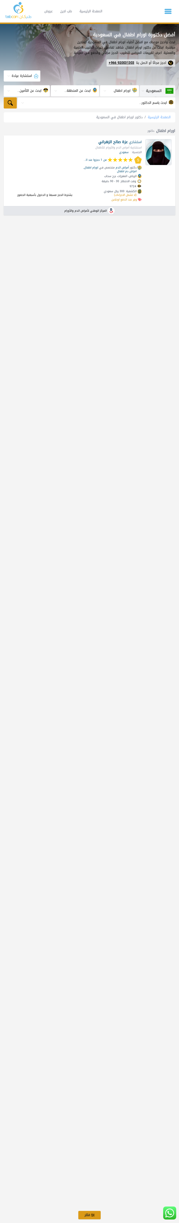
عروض (48, 11)
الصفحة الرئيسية (90, 11)
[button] (168, 11)
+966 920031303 (121, 63)
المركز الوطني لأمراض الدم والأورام (85, 211)
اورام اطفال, (90, 167)
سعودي (124, 152)
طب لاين (66, 11)
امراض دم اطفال (127, 171)
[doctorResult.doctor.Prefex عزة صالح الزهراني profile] (158, 152)
